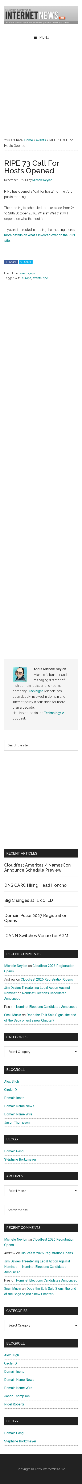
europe (26, 278)
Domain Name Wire (18, 1114)
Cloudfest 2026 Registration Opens (47, 979)
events (24, 273)
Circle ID (10, 1090)
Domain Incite (14, 1098)
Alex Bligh (11, 1081)
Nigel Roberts (14, 1404)
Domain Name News (19, 1106)
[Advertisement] (41, 86)
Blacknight (35, 691)
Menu (44, 37)
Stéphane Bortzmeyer (20, 1159)
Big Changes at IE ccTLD (28, 900)
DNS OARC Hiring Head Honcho (35, 885)
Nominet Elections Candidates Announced (46, 1007)
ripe (32, 273)
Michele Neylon (15, 966)
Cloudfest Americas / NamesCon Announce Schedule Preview (37, 868)
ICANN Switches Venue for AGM (36, 935)
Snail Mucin (12, 1015)
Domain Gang (14, 1151)
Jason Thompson (17, 1122)
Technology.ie (54, 713)
